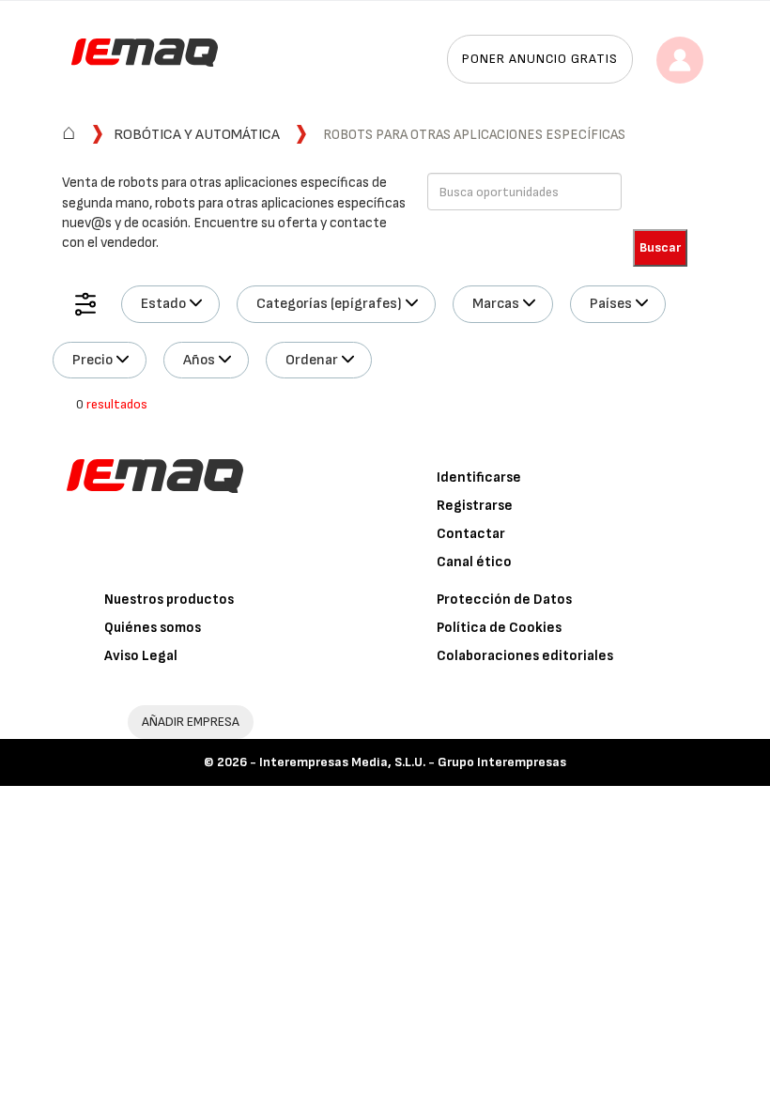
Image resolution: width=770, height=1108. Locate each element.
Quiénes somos (152, 628)
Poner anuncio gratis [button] (540, 59)
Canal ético (474, 562)
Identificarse (479, 477)
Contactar (471, 534)
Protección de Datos (504, 599)
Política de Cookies (499, 628)
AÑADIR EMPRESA (190, 722)
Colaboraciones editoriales (525, 656)
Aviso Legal (140, 656)
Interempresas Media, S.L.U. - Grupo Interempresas (412, 762)
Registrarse (475, 506)
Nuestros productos (169, 599)
